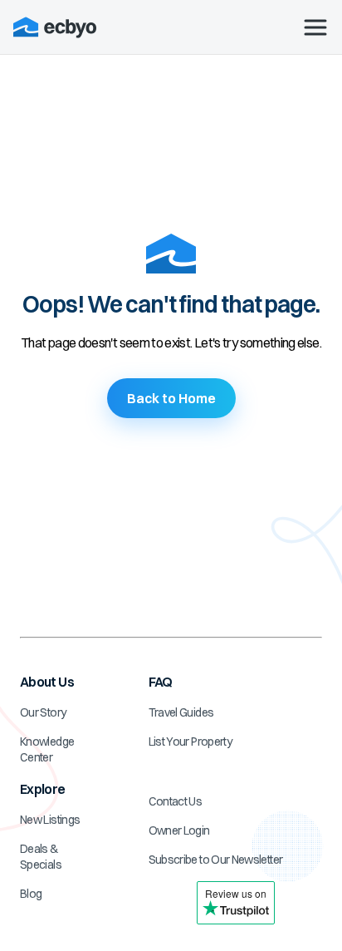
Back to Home (171, 398)
